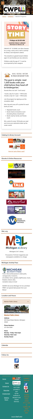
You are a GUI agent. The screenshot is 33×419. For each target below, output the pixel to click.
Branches (6, 390)
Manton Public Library (10, 301)
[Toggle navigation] (2, 3)
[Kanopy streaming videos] (16, 174)
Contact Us (5, 386)
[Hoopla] (17, 194)
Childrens (10, 16)
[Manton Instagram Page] (16, 366)
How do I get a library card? (16, 151)
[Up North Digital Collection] (16, 165)
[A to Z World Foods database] (16, 202)
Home (4, 16)
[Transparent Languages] (16, 210)
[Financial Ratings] (16, 220)
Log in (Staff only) (16, 416)
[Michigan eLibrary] (16, 242)
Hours (7, 383)
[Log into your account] (16, 146)
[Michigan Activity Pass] (12, 270)
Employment (6, 394)
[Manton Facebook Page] (16, 360)
